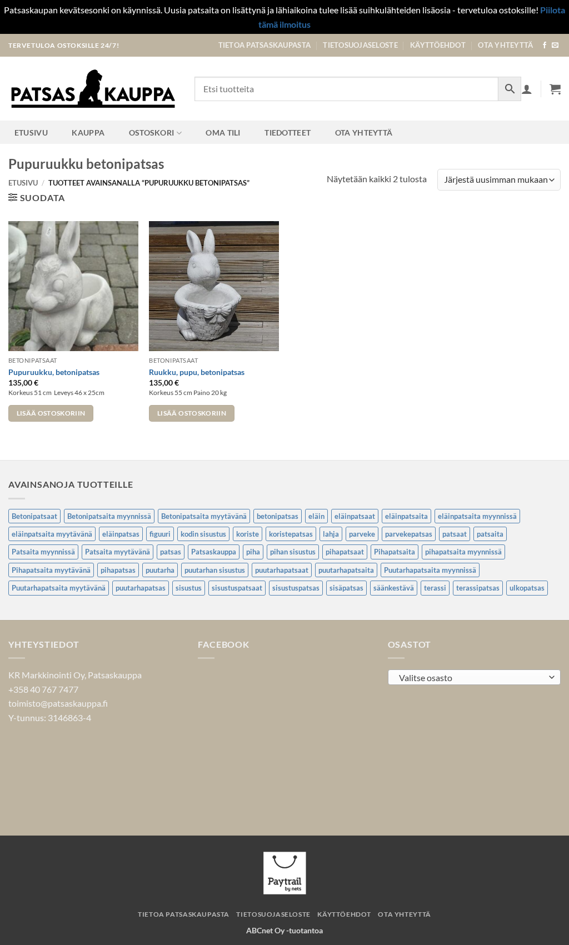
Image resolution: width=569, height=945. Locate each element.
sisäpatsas (346, 587)
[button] (555, 89)
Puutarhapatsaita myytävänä (59, 587)
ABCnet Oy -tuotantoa (284, 930)
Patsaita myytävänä (117, 551)
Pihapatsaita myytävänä (51, 570)
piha (253, 551)
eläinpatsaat (355, 516)
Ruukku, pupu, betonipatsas (196, 372)
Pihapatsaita (394, 551)
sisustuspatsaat (237, 587)
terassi (435, 587)
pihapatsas (118, 570)
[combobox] (474, 677)
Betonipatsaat (34, 516)
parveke (362, 533)
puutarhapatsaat (281, 570)
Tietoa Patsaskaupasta (264, 45)
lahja (331, 533)
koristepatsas (291, 533)
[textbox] (471, 678)
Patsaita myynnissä (43, 551)
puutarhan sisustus (214, 570)
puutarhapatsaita (346, 570)
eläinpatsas (120, 533)
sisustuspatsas (296, 587)
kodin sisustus (203, 533)
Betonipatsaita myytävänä (204, 516)
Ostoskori (151, 132)
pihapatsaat (345, 551)
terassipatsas (478, 587)
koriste (247, 533)
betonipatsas (277, 516)
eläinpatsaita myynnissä (477, 516)
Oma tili (223, 132)
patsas (170, 551)
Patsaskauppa (213, 551)
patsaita (490, 533)
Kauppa (88, 132)
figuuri (160, 533)
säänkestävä (393, 587)
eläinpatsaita (406, 516)
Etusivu (31, 132)
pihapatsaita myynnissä (463, 551)
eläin (316, 516)
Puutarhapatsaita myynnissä (430, 570)
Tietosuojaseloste (360, 45)
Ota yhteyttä (505, 45)
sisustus (189, 587)
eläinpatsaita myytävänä (52, 533)
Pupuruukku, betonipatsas (53, 372)
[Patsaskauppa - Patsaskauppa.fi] (93, 89)
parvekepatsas (408, 533)
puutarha (160, 570)
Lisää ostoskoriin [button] (51, 413)
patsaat (454, 533)
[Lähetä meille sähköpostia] (555, 45)
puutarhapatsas (141, 587)
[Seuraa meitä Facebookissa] (544, 45)
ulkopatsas (527, 587)
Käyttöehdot (438, 45)
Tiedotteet (287, 132)
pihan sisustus (293, 551)
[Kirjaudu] (526, 89)
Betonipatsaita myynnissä (109, 516)
